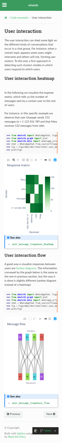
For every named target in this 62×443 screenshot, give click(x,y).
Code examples (19, 17)
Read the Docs (16, 436)
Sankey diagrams (26, 268)
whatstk (33, 5)
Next (49, 414)
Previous (14, 414)
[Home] (5, 17)
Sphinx (21, 433)
